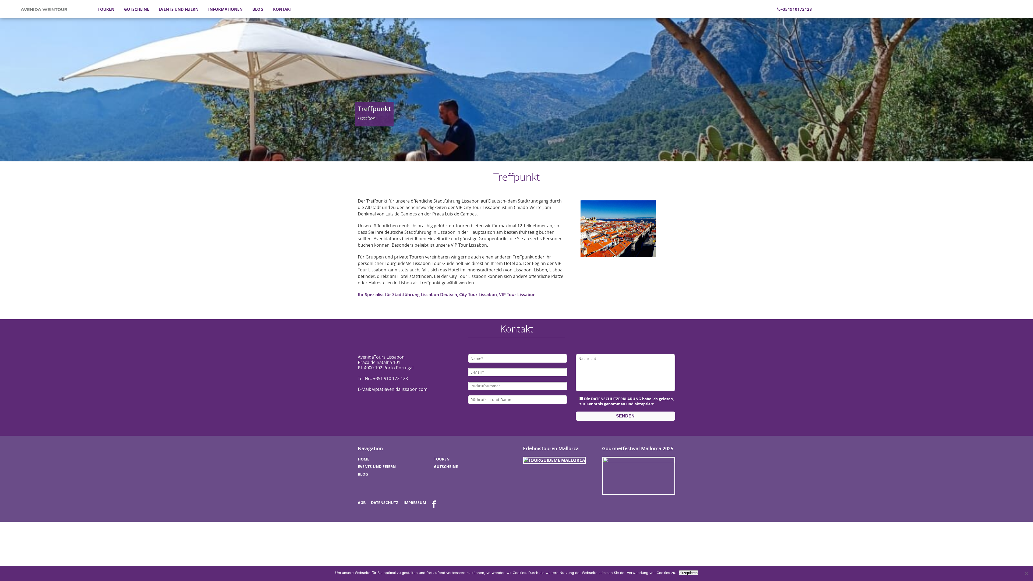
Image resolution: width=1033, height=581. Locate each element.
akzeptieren (689, 573)
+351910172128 (796, 9)
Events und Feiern (179, 9)
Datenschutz (384, 502)
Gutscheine (136, 9)
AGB (362, 502)
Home (363, 459)
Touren (106, 9)
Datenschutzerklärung (616, 398)
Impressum (415, 502)
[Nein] (1026, 573)
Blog (257, 9)
